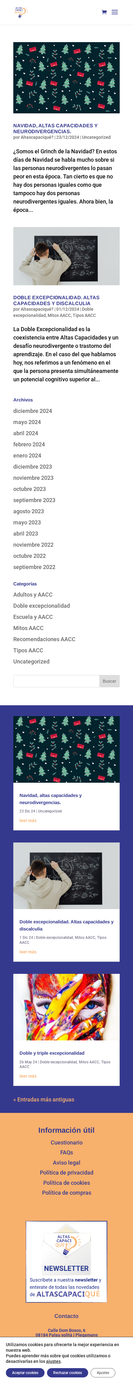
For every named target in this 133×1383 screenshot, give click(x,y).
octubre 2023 (29, 489)
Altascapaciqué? (37, 137)
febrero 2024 (29, 444)
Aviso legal (66, 1162)
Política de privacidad (66, 1172)
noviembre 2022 (33, 544)
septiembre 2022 (34, 567)
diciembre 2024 (32, 411)
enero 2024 (27, 455)
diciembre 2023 (32, 466)
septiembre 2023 (34, 500)
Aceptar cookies (25, 1373)
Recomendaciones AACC (44, 639)
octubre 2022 (29, 556)
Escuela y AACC (33, 617)
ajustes (53, 1361)
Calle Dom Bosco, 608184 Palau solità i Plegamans (67, 1332)
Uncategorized (96, 137)
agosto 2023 (28, 511)
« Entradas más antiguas (43, 1099)
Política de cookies (66, 1182)
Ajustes (103, 1373)
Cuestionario (67, 1142)
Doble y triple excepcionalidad (51, 1053)
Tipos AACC (84, 315)
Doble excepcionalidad (41, 605)
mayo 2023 (27, 522)
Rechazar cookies (67, 1373)
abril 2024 (25, 433)
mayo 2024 (27, 422)
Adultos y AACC (33, 594)
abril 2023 (25, 533)
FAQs (66, 1152)
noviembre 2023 (33, 478)
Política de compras (66, 1192)
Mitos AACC (59, 315)
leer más (27, 820)
